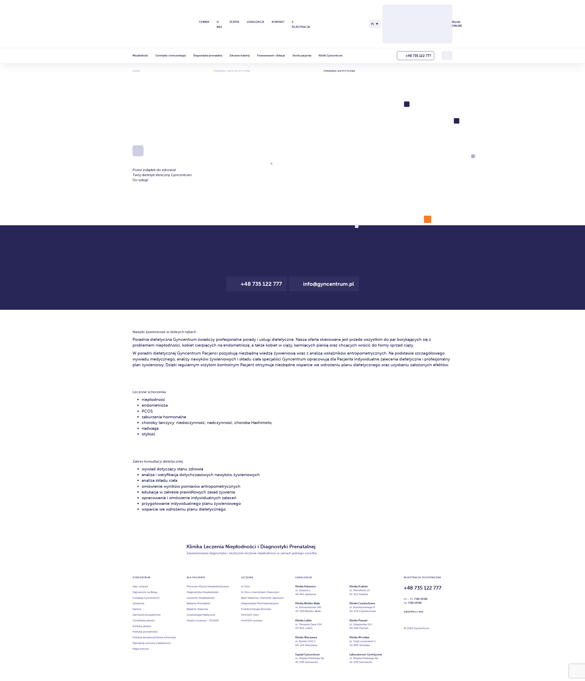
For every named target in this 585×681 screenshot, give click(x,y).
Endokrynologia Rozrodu (256, 609)
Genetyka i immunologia (170, 55)
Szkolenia (138, 603)
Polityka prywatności (145, 631)
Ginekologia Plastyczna (201, 614)
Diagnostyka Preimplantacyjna (259, 603)
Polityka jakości (142, 626)
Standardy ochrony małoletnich (152, 643)
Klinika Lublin (303, 620)
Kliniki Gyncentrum (331, 55)
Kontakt (278, 22)
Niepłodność (140, 55)
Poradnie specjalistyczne (231, 70)
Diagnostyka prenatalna (207, 55)
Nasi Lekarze (140, 586)
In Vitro (245, 586)
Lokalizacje (255, 22)
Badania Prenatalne (198, 603)
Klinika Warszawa (306, 637)
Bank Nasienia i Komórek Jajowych (262, 597)
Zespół (234, 22)
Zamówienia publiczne (147, 614)
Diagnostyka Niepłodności (203, 592)
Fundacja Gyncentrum (146, 597)
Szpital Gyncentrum (307, 654)
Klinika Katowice (305, 586)
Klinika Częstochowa (362, 603)
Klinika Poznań (358, 620)
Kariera (137, 609)
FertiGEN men (250, 614)
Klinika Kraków (358, 586)
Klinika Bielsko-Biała (307, 603)
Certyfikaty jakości (144, 620)
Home (136, 70)
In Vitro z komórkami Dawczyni (260, 592)
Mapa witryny (141, 648)
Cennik (204, 22)
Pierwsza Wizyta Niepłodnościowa (208, 586)
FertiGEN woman (251, 620)
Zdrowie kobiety (239, 55)
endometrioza (155, 405)
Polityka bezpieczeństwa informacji (154, 637)
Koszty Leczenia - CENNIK (203, 620)
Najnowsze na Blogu (145, 592)
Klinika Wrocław (359, 637)
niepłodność (153, 399)
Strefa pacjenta (301, 55)
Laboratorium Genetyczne (365, 654)
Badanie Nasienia (197, 609)
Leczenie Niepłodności (201, 597)
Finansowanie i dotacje (271, 55)
